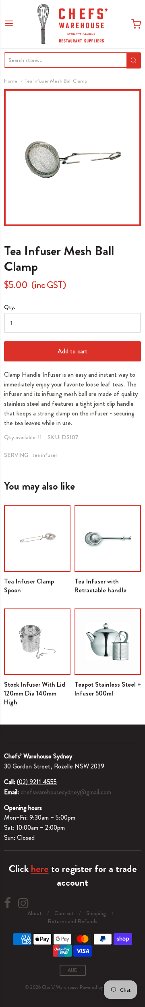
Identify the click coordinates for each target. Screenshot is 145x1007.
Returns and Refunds (72, 921)
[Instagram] (23, 903)
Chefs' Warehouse (60, 987)
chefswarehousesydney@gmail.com (66, 792)
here (40, 869)
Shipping (96, 913)
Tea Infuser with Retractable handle (100, 586)
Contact (64, 913)
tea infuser (45, 455)
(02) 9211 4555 (37, 782)
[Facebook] (7, 903)
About (34, 913)
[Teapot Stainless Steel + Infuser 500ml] (107, 641)
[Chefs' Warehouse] (72, 24)
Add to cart (72, 351)
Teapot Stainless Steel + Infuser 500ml (108, 689)
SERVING (16, 455)
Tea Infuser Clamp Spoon (29, 586)
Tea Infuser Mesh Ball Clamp (56, 81)
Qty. (9, 307)
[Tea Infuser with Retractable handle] (107, 538)
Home (10, 81)
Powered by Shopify (100, 987)
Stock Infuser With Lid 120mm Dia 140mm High (34, 693)
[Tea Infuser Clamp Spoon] (37, 538)
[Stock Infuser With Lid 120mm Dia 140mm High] (37, 641)
